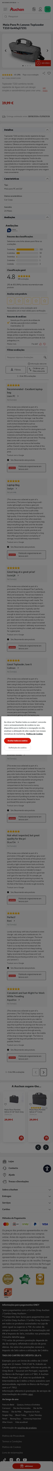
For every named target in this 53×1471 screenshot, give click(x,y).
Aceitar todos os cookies (18, 741)
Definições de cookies (18, 748)
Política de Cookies (34, 734)
